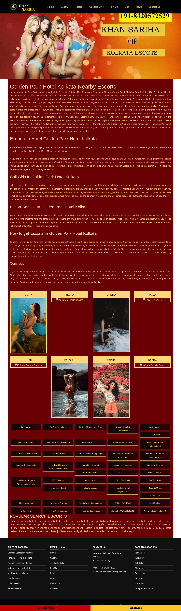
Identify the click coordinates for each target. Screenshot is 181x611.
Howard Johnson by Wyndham (123, 490)
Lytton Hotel (26, 511)
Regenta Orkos (155, 488)
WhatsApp (136, 607)
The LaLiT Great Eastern (26, 453)
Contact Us (154, 6)
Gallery (64, 6)
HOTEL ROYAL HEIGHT (122, 511)
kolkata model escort (150, 521)
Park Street (140, 552)
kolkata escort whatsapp (121, 531)
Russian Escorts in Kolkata (20, 563)
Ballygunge (140, 573)
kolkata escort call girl (70, 531)
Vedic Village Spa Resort (155, 511)
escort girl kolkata (98, 521)
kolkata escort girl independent (66, 527)
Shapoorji (139, 568)
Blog (127, 6)
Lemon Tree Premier (123, 465)
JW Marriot (26, 427)
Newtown (139, 583)
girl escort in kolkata (110, 524)
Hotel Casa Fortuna (58, 503)
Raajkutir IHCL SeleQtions (58, 442)
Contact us (55, 583)
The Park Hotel (58, 453)
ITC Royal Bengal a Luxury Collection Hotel (58, 467)
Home (52, 6)
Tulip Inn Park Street (90, 511)
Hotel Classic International (90, 503)
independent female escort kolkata (37, 531)
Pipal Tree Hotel (123, 480)
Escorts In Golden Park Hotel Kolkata (112, 147)
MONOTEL (123, 472)
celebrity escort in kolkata (33, 527)
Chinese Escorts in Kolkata (20, 552)
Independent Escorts (145, 588)
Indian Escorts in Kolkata (19, 568)
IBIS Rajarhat (58, 480)
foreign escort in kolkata (123, 521)
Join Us (114, 6)
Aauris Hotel (90, 480)
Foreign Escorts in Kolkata (20, 557)
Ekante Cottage (90, 488)
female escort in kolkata (73, 521)
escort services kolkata (22, 521)
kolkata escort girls (115, 527)
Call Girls (54, 588)
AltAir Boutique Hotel (122, 442)
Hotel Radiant (155, 503)
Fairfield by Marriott (90, 465)
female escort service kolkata (81, 524)
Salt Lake (139, 563)
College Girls (14, 583)
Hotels (78, 6)
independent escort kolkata (48, 524)
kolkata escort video (94, 531)
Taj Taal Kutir (155, 480)
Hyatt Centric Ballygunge (90, 453)
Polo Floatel (155, 495)
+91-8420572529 (45, 607)
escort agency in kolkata (141, 527)
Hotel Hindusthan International (155, 444)
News (139, 6)
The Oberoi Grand (26, 442)
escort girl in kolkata (47, 521)
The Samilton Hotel (90, 472)
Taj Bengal (155, 434)
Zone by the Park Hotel (26, 465)
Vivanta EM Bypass (90, 442)
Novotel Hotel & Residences (122, 429)
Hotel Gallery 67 (155, 472)
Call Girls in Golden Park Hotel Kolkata (49, 252)
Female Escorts (15, 588)
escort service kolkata (135, 524)
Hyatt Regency (155, 427)
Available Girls (96, 6)
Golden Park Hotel (123, 503)
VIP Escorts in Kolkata (18, 573)
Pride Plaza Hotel (58, 488)
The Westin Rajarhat (58, 427)
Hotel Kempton (26, 503)
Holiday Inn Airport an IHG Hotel (123, 455)
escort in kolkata (94, 527)
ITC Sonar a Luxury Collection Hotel (155, 455)
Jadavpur (139, 557)
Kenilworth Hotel (155, 465)
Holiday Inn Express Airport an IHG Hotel (26, 482)
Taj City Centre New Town (90, 427)
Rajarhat (139, 578)
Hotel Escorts (14, 578)
